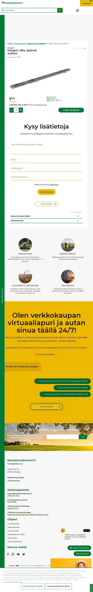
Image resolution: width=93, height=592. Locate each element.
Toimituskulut (13, 531)
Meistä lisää (12, 538)
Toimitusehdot (13, 524)
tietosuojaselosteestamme (12, 582)
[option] (46, 77)
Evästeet (91, 588)
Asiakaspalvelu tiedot (16, 534)
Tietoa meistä (13, 481)
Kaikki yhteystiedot (15, 478)
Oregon (10, 48)
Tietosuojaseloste (14, 542)
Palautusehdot (13, 527)
